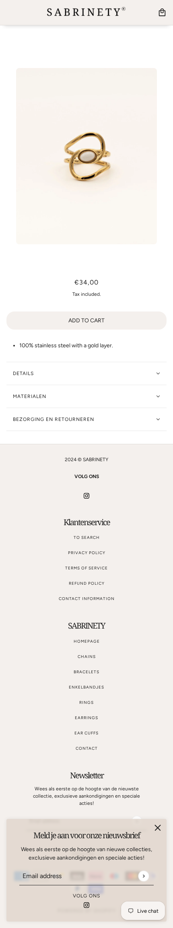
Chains (87, 656)
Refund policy (87, 583)
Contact (87, 748)
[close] (158, 828)
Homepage (87, 641)
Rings (86, 702)
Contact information (87, 598)
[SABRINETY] (86, 12)
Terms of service (86, 568)
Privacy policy (86, 552)
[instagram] (86, 904)
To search (87, 537)
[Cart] (162, 12)
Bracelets (86, 671)
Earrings (86, 717)
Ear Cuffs (86, 733)
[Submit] (143, 875)
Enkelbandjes (86, 687)
